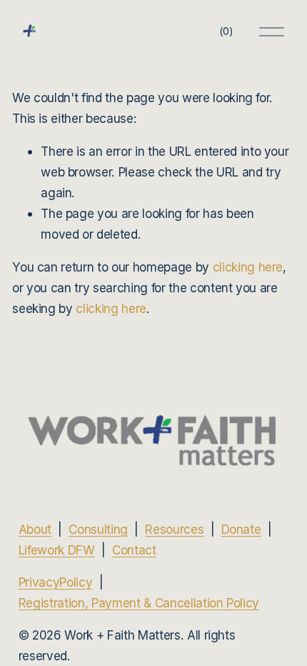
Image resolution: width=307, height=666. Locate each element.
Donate (241, 529)
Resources (174, 529)
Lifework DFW (57, 549)
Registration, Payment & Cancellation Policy (139, 602)
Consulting (98, 529)
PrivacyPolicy (56, 582)
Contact (134, 549)
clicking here (248, 266)
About (35, 529)
